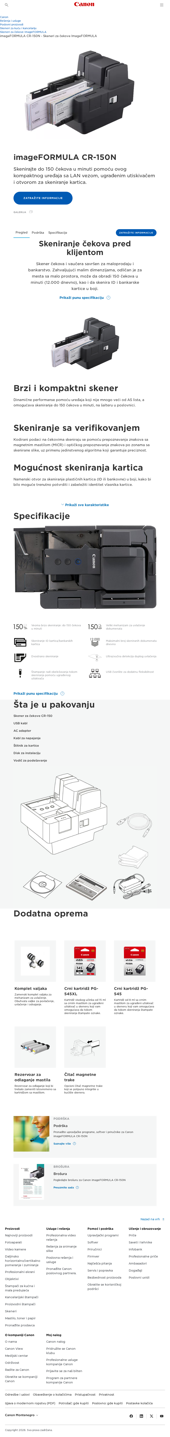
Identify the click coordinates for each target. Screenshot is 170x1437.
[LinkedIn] (141, 1416)
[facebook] (131, 1416)
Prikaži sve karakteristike (87, 505)
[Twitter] (151, 1416)
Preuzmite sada (64, 1187)
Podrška (38, 232)
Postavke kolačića (139, 1403)
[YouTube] (162, 1416)
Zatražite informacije (43, 198)
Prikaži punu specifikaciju (82, 298)
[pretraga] (6, 5)
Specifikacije (57, 232)
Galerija (19, 212)
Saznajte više (62, 1143)
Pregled (22, 232)
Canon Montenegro (20, 1415)
